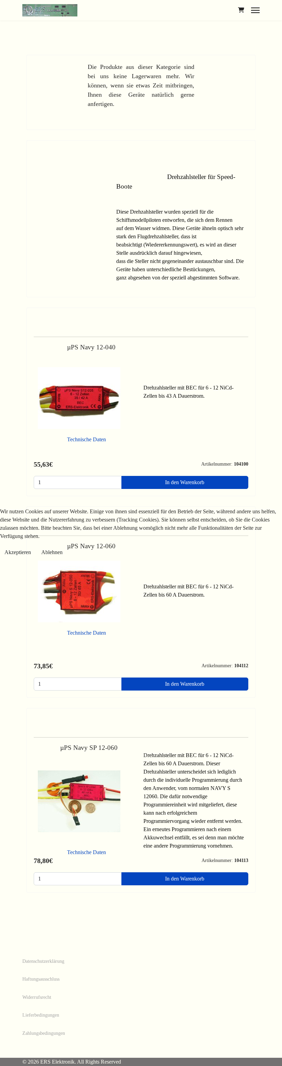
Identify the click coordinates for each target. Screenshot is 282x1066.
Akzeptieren (17, 552)
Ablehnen (52, 552)
